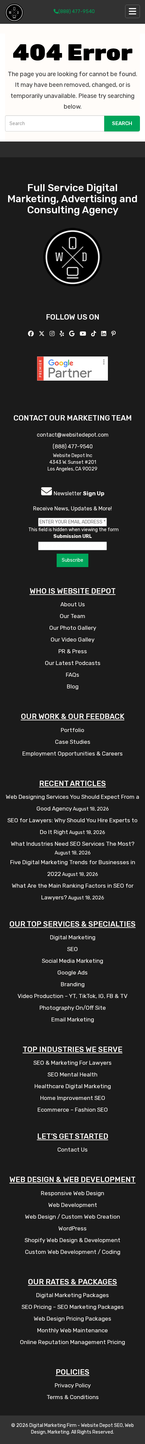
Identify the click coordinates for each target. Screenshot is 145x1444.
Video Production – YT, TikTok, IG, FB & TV (72, 996)
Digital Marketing (72, 937)
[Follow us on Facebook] (31, 333)
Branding (73, 984)
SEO (72, 949)
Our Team (72, 616)
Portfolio (72, 730)
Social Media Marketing (72, 960)
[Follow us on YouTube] (84, 333)
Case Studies (72, 741)
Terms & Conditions (73, 1397)
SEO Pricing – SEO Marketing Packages (73, 1306)
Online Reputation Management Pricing (72, 1342)
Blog (73, 686)
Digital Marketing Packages (72, 1295)
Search (122, 123)
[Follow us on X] (42, 333)
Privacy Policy (73, 1385)
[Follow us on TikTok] (94, 333)
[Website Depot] (72, 266)
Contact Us (72, 1149)
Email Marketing (72, 1019)
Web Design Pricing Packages (72, 1318)
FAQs (72, 674)
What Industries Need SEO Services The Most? (73, 843)
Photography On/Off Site (72, 1007)
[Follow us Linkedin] (104, 333)
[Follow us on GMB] (72, 333)
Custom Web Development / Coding (72, 1251)
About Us (72, 604)
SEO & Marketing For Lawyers (72, 1062)
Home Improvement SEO (72, 1098)
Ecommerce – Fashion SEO (72, 1109)
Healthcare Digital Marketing (72, 1086)
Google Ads (72, 972)
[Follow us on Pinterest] (114, 333)
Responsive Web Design (72, 1193)
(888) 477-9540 (76, 11)
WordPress (72, 1228)
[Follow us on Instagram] (53, 333)
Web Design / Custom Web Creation (72, 1216)
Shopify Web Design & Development (72, 1240)
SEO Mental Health (72, 1074)
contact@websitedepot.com (73, 435)
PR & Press (72, 651)
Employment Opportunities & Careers (72, 753)
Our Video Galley (72, 639)
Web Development (72, 1205)
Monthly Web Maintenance (72, 1330)
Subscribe (72, 560)
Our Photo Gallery (72, 627)
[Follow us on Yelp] (63, 333)
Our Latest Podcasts (72, 663)
